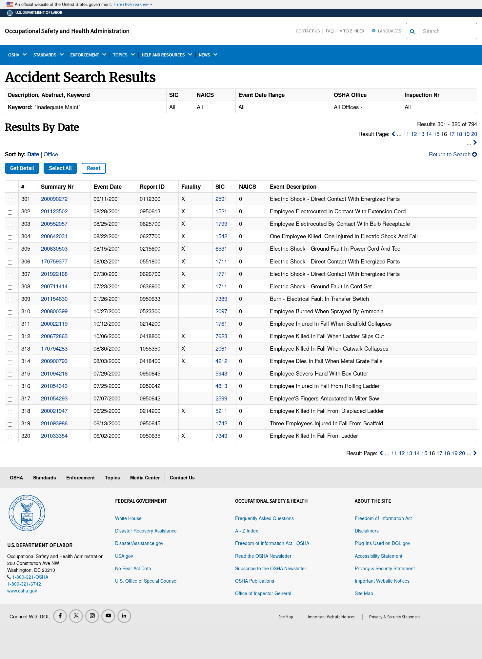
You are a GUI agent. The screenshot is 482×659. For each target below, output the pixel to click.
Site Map (364, 593)
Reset (94, 168)
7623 (221, 336)
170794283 (54, 348)
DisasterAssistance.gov (139, 543)
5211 (221, 410)
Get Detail (22, 168)
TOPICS (121, 55)
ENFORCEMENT (85, 55)
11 (406, 133)
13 (421, 133)
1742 (221, 423)
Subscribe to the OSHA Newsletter (270, 568)
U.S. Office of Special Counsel (146, 580)
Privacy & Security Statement (385, 568)
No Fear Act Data (133, 568)
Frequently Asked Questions (264, 518)
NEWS (205, 55)
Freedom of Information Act (383, 518)
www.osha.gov (22, 590)
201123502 (54, 211)
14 (429, 133)
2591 (221, 198)
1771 (221, 273)
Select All (60, 168)
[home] (27, 512)
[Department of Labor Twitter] (76, 616)
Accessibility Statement (378, 555)
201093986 (54, 423)
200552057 (54, 223)
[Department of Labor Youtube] (108, 616)
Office (51, 154)
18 (459, 133)
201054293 (54, 398)
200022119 (54, 323)
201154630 (54, 298)
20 (474, 133)
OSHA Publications (254, 580)
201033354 (54, 435)
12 (414, 133)
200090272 (54, 198)
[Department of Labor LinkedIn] (124, 616)
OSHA (14, 55)
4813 (221, 385)
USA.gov (124, 555)
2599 (221, 398)
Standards (44, 477)
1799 (221, 223)
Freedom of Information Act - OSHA (272, 543)
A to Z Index (352, 31)
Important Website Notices (382, 580)
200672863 (54, 336)
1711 (221, 261)
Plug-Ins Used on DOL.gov (382, 543)
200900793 (54, 361)
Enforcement (80, 477)
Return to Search (450, 154)
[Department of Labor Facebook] (60, 616)
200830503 (54, 248)
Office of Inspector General (263, 593)
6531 (221, 248)
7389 (221, 298)
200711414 (54, 286)
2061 (221, 348)
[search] (412, 31)
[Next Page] (475, 142)
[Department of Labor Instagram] (92, 616)
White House (128, 518)
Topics (112, 477)
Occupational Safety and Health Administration (67, 31)
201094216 (54, 373)
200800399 (54, 311)
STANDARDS (45, 55)
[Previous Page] (393, 133)
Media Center (145, 477)
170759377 (54, 261)
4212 (221, 361)
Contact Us (308, 31)
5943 (221, 373)
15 (436, 133)
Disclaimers (367, 530)
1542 (221, 236)
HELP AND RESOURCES (164, 55)
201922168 (54, 273)
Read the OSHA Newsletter (263, 555)
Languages (389, 31)
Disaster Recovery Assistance (146, 530)
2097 (221, 311)
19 (467, 133)
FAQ (330, 31)
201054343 (54, 385)
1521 (221, 211)
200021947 (54, 410)
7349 (221, 435)
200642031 (54, 236)
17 (451, 133)
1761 (221, 323)
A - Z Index (246, 530)
